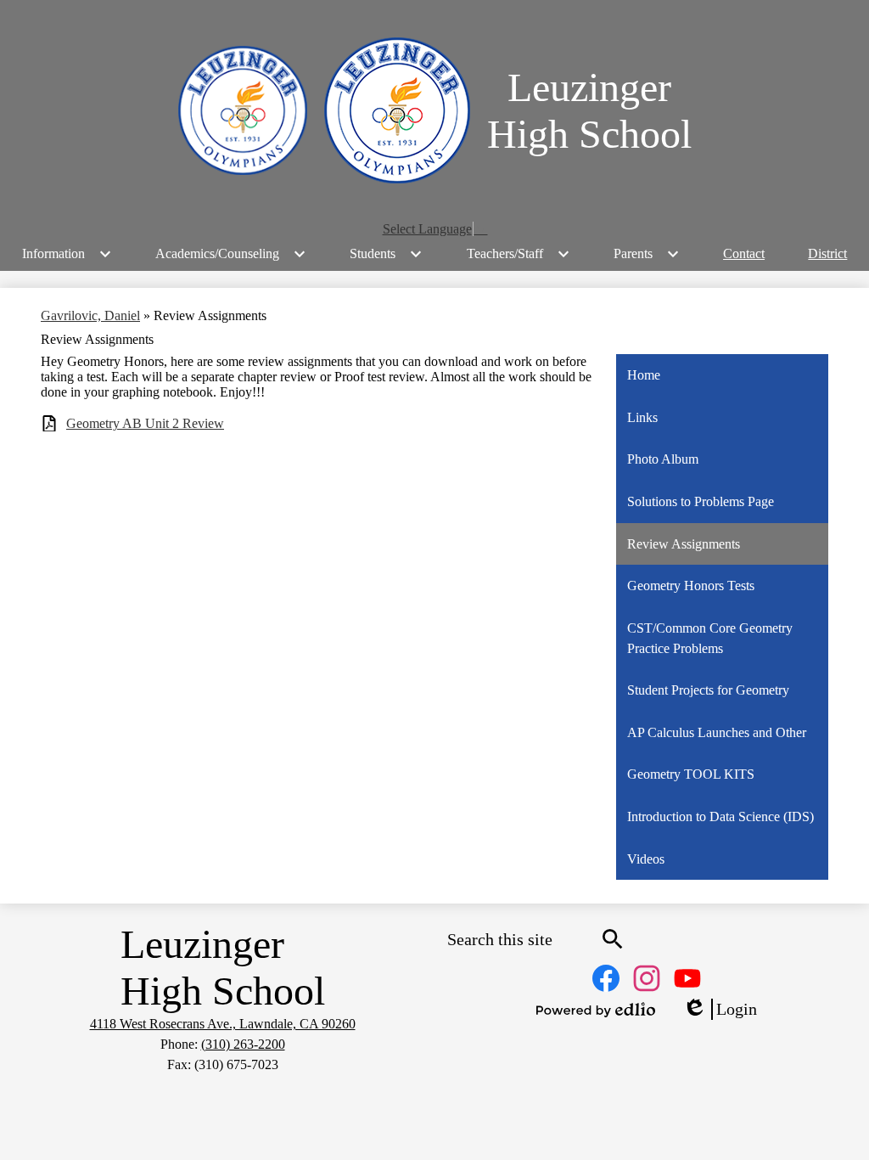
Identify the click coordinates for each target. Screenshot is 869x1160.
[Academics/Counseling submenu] (231, 254)
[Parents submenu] (647, 254)
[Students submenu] (386, 254)
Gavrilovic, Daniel (90, 315)
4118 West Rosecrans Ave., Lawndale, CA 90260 (223, 1023)
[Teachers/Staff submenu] (518, 254)
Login (719, 1010)
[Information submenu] (67, 254)
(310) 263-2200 (243, 1044)
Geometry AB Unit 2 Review (145, 423)
